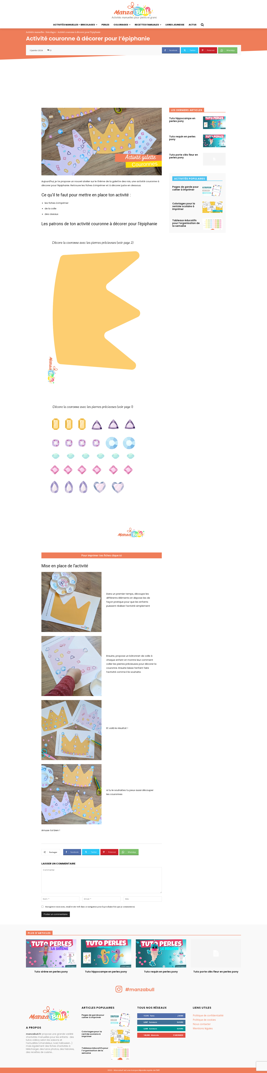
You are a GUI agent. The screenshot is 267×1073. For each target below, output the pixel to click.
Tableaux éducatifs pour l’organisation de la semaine (186, 223)
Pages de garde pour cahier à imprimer (185, 188)
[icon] (119, 991)
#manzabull (139, 989)
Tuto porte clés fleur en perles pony (183, 156)
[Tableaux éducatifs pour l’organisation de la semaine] (212, 224)
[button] (202, 24)
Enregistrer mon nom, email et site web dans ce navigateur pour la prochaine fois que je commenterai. (90, 906)
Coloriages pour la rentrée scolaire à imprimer (183, 206)
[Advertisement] (133, 84)
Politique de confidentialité (208, 1015)
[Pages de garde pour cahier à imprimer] (212, 190)
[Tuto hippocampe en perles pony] (214, 122)
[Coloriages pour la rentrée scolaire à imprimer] (212, 207)
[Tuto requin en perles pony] (214, 141)
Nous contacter (202, 1024)
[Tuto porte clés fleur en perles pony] (214, 159)
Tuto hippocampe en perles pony (182, 120)
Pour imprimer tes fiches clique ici (102, 556)
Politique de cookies (204, 1019)
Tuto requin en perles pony (182, 138)
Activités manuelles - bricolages (41, 32)
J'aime (180, 1015)
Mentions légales (203, 1028)
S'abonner (178, 1035)
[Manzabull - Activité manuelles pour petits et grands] (50, 1014)
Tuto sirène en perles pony (51, 971)
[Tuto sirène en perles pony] (51, 953)
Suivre (180, 1022)
